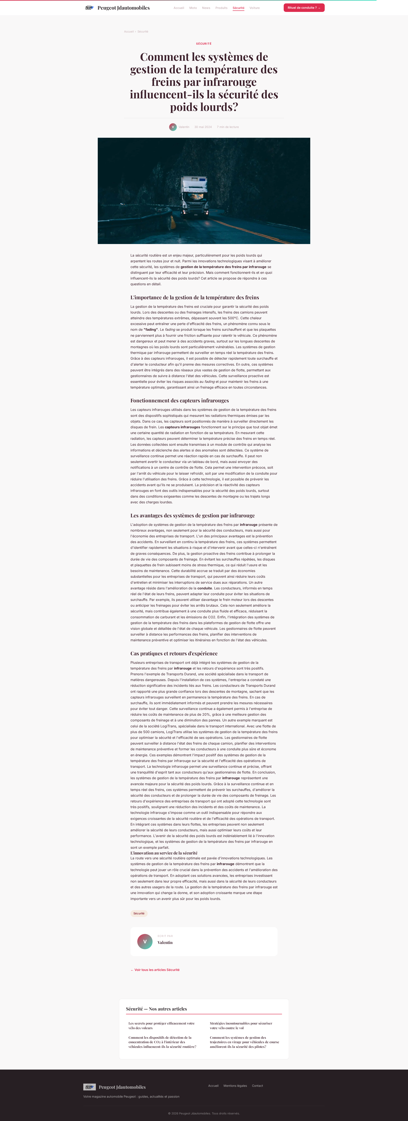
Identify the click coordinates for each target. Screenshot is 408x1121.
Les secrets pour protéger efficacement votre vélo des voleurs (162, 1025)
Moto (193, 7)
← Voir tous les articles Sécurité (155, 970)
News (206, 7)
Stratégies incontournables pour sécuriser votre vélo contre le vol (241, 1025)
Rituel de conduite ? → (304, 7)
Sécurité (238, 7)
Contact (257, 1085)
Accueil (179, 7)
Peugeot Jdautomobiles (124, 7)
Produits (221, 7)
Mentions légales (235, 1085)
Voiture (254, 7)
